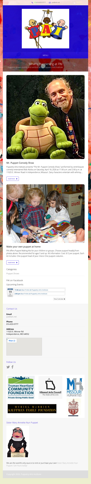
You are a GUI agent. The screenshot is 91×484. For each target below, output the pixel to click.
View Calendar (59, 299)
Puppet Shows (12, 273)
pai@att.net (56, 2)
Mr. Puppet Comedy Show (20, 162)
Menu (45, 55)
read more (11, 179)
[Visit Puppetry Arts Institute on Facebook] (12, 367)
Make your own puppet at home (23, 246)
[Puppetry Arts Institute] (45, 28)
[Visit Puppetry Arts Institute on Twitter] (8, 367)
